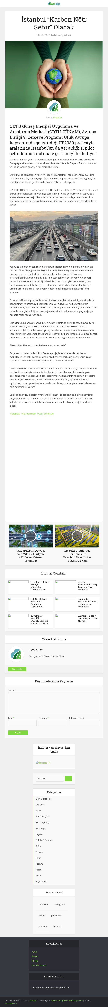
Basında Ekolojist (39, 965)
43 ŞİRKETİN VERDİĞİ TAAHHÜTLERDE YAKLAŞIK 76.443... (40, 619)
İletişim (35, 956)
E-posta (44, 718)
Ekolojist (57, 117)
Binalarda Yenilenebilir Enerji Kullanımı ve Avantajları (88, 603)
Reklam (35, 960)
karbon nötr (29, 413)
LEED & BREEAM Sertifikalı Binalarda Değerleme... (39, 603)
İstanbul (15, 413)
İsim (11, 718)
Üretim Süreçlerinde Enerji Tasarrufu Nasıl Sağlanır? (88, 586)
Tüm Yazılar (17, 669)
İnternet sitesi (76, 718)
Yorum (11, 690)
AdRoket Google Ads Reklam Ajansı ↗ (67, 1000)
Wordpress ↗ (11, 1003)
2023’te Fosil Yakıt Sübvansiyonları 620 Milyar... (88, 618)
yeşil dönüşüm (46, 413)
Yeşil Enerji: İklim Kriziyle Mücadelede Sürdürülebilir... (40, 586)
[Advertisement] (54, 439)
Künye (34, 951)
